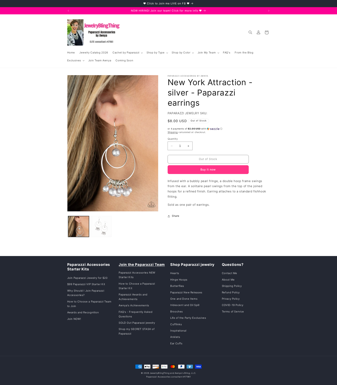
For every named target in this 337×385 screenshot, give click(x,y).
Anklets (175, 337)
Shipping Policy (232, 286)
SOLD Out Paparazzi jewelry (137, 322)
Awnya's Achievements (134, 305)
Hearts (174, 273)
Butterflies (177, 286)
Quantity (173, 138)
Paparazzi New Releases (186, 292)
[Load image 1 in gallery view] (78, 226)
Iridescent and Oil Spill (184, 305)
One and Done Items (183, 298)
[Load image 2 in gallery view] (101, 226)
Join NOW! (74, 319)
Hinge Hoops (178, 279)
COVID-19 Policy (232, 305)
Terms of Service (233, 311)
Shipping (173, 132)
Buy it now (208, 169)
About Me (228, 279)
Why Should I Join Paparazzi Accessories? (85, 293)
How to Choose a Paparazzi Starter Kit (137, 286)
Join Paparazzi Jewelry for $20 (87, 278)
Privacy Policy (231, 298)
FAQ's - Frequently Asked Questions (135, 314)
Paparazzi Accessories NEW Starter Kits (137, 275)
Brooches (176, 311)
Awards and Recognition (83, 312)
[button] (127, 53)
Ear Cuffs (176, 343)
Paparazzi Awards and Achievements (133, 297)
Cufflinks (176, 324)
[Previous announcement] (68, 10)
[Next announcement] (269, 10)
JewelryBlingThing (160, 373)
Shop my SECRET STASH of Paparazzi (137, 331)
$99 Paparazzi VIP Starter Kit (86, 284)
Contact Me (229, 273)
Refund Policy (231, 292)
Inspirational (178, 330)
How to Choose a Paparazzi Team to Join (89, 304)
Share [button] (175, 215)
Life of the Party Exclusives (188, 317)
